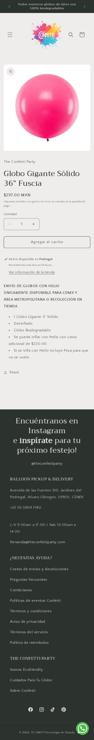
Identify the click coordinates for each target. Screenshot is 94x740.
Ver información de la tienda (32, 272)
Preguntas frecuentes (28, 579)
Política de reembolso (29, 642)
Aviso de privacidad (27, 621)
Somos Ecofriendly (27, 669)
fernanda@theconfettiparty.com (37, 542)
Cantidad (10, 214)
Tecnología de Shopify (60, 732)
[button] (10, 34)
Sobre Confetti (22, 690)
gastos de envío (41, 201)
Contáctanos (21, 590)
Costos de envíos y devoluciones (39, 569)
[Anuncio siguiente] (84, 6)
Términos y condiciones (31, 611)
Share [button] (14, 372)
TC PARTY (38, 732)
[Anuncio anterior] (9, 6)
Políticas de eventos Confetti (35, 600)
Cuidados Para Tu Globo (31, 680)
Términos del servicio (29, 632)
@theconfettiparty (47, 463)
